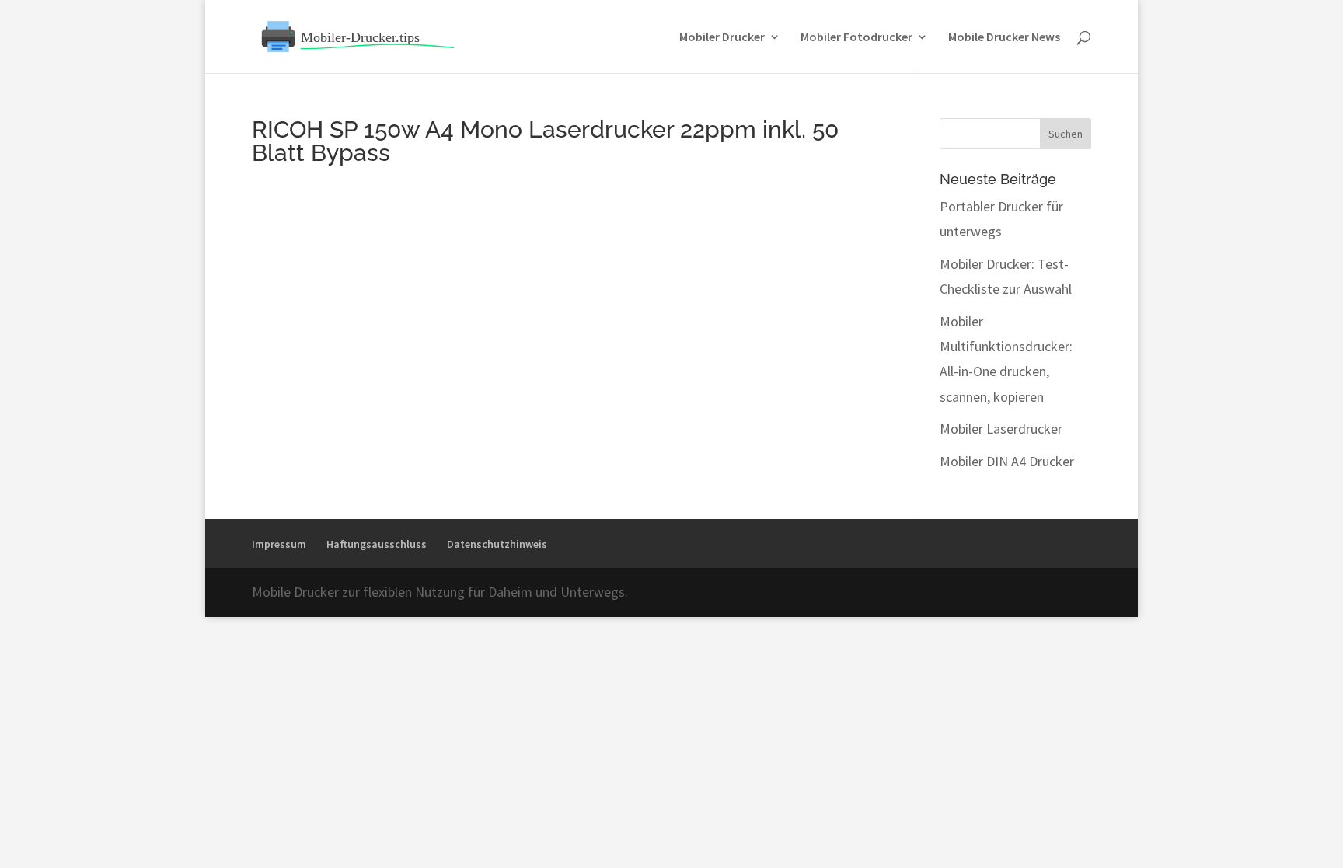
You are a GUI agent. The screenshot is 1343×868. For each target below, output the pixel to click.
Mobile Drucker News (1004, 37)
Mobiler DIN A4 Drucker (1007, 461)
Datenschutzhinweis (497, 544)
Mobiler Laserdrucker (1001, 428)
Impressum (279, 544)
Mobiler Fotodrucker (856, 37)
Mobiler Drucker (722, 37)
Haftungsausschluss (376, 544)
